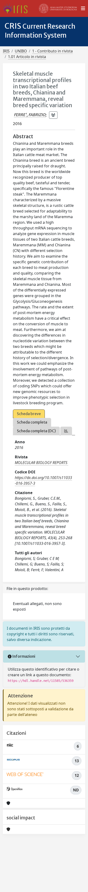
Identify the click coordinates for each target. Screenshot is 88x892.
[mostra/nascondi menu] (83, 8)
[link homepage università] (58, 8)
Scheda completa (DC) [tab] (36, 430)
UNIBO (21, 51)
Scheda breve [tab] (29, 413)
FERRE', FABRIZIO (29, 114)
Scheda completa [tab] (32, 422)
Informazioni (23, 656)
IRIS (6, 51)
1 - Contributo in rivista (52, 51)
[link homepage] (17, 8)
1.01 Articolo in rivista (27, 56)
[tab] (66, 431)
